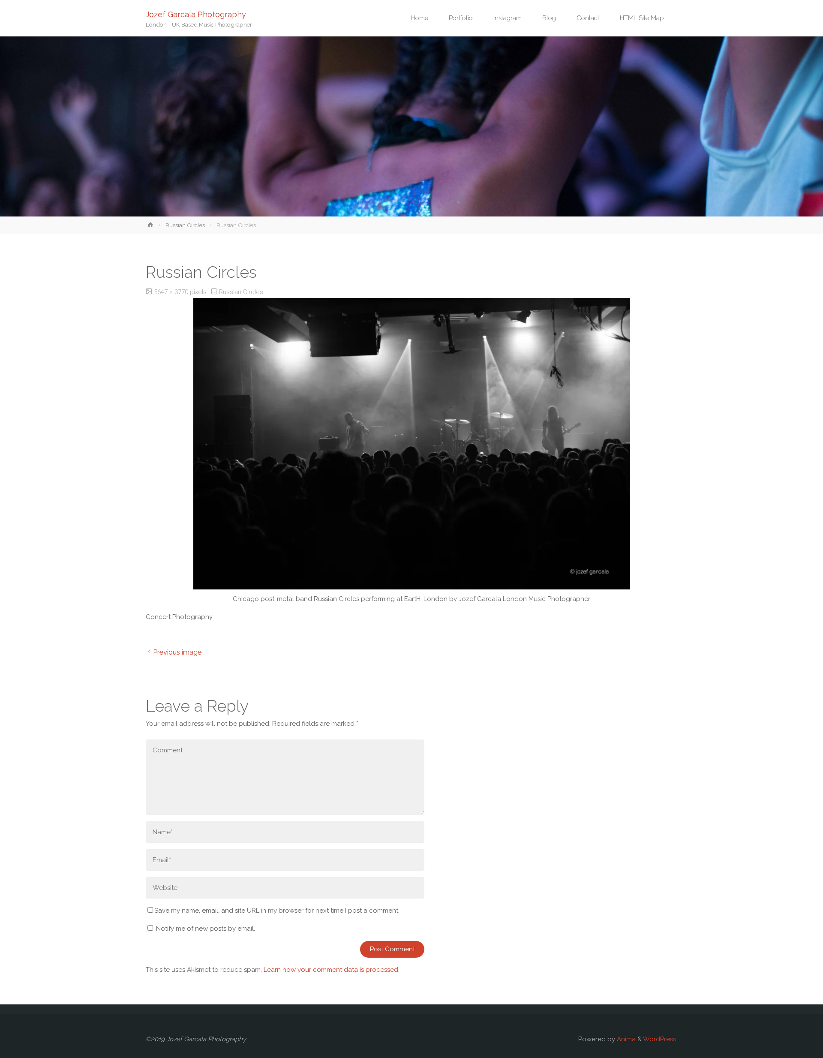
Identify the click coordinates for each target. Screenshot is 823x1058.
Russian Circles (185, 225)
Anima (625, 1039)
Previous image (177, 652)
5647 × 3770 (172, 292)
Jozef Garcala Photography (196, 13)
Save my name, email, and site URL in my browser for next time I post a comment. (276, 910)
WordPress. (660, 1039)
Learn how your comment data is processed (331, 970)
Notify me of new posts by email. (205, 928)
